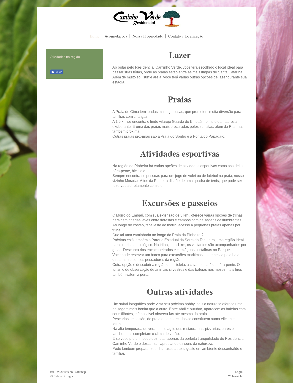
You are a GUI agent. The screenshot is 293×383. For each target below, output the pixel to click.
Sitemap (80, 372)
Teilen (58, 72)
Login (239, 372)
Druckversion (64, 372)
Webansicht (235, 376)
